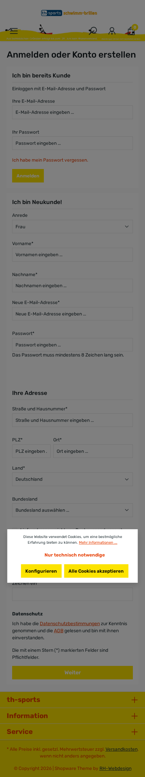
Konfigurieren (41, 571)
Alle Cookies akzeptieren (96, 571)
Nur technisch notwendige (75, 555)
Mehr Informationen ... (98, 542)
